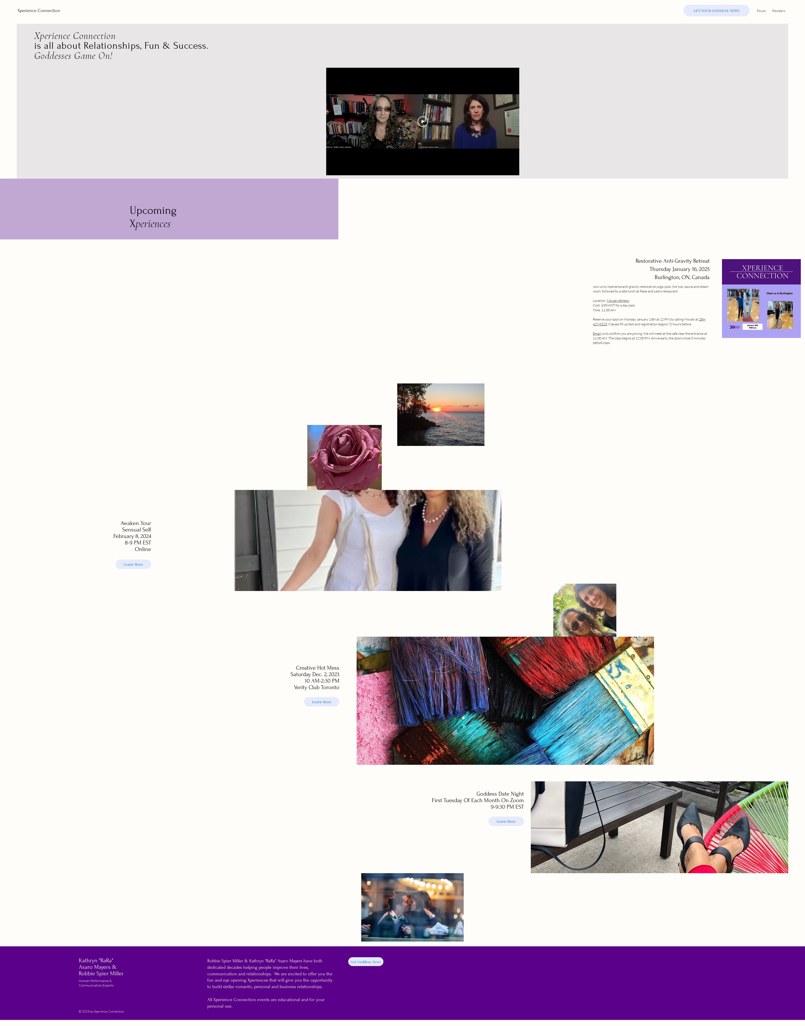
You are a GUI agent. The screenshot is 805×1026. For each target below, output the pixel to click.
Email (597, 333)
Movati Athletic (618, 301)
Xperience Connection (39, 10)
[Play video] (423, 121)
